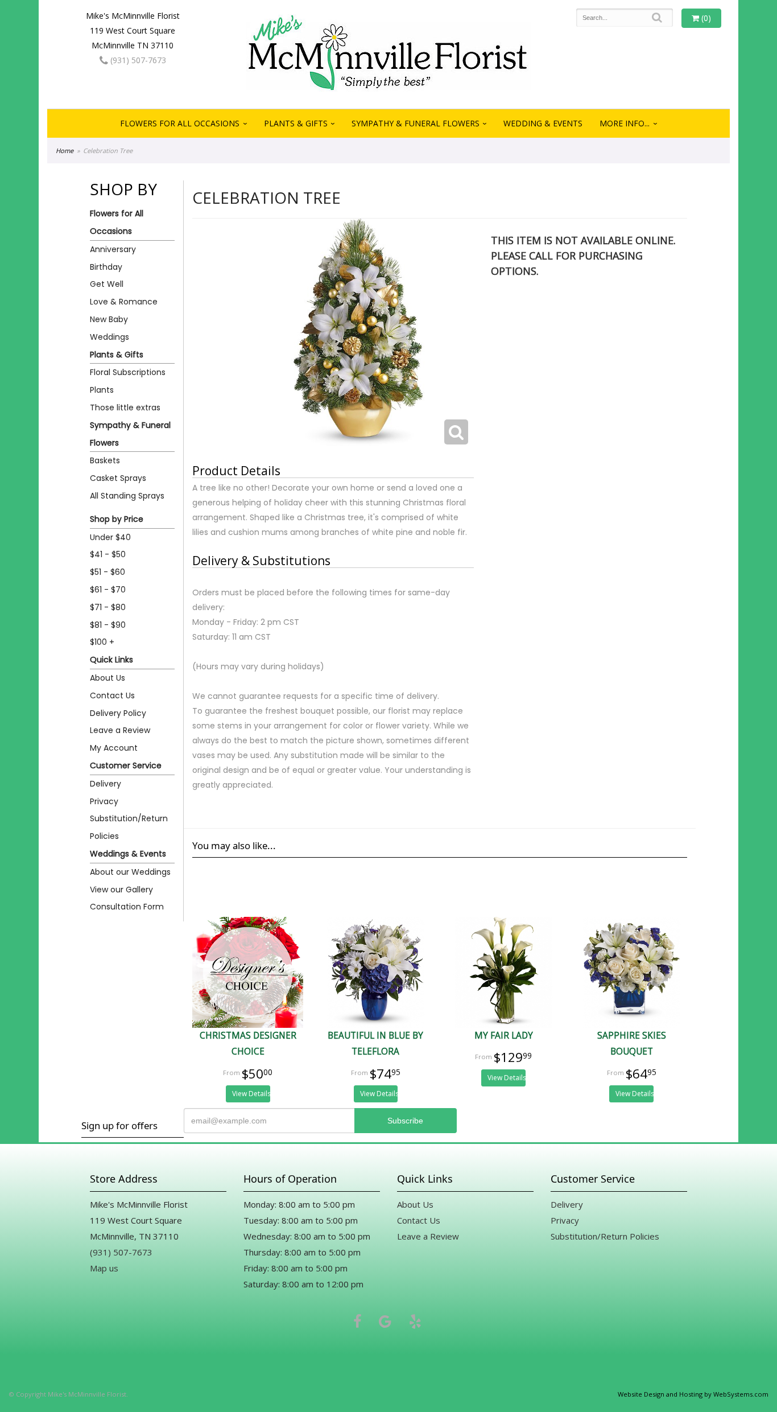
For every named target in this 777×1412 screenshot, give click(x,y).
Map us (104, 1268)
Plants (102, 390)
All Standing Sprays (127, 495)
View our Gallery (121, 889)
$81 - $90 (108, 625)
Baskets (105, 460)
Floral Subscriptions (128, 372)
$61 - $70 (108, 589)
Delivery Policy (118, 713)
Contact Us (112, 695)
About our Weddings (130, 872)
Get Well (106, 284)
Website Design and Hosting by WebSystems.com (693, 1394)
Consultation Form (127, 906)
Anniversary (113, 249)
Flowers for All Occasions (179, 123)
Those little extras (125, 407)
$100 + (102, 642)
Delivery (105, 783)
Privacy (104, 801)
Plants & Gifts (296, 123)
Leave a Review (120, 730)
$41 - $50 (108, 554)
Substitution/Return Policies (129, 827)
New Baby (109, 319)
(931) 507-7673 (137, 60)
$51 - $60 (107, 572)
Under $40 (110, 537)
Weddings (109, 337)
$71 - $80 (108, 607)
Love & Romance (124, 301)
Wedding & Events (542, 123)
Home (64, 150)
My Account (114, 748)
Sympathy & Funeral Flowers (416, 123)
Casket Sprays (118, 478)
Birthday (106, 267)
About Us (107, 678)
